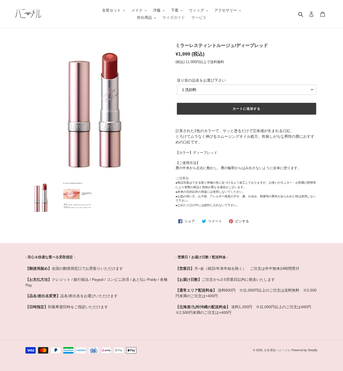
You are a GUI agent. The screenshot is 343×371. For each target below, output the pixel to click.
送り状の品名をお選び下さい (201, 80)
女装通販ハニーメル (277, 350)
